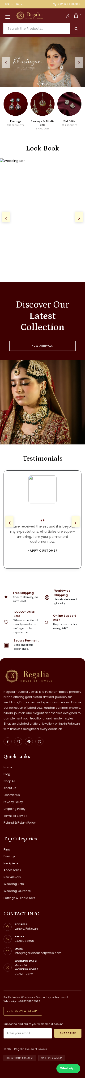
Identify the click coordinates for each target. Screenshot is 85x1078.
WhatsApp (68, 1068)
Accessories (12, 870)
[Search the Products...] (76, 28)
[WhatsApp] (39, 741)
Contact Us (12, 795)
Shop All (9, 781)
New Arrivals (42, 346)
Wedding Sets (14, 884)
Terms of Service (15, 816)
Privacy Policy (13, 802)
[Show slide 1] (38, 84)
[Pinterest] (29, 741)
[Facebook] (8, 741)
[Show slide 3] (47, 84)
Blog (7, 774)
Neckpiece (11, 863)
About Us (10, 788)
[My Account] (67, 15)
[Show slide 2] (43, 84)
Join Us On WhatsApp (22, 1011)
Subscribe (68, 1033)
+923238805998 (29, 1001)
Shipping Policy (15, 809)
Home (8, 767)
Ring (7, 849)
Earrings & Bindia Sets (19, 898)
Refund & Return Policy (20, 823)
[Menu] (7, 15)
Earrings (9, 856)
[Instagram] (18, 741)
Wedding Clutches (17, 891)
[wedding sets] (42, 62)
